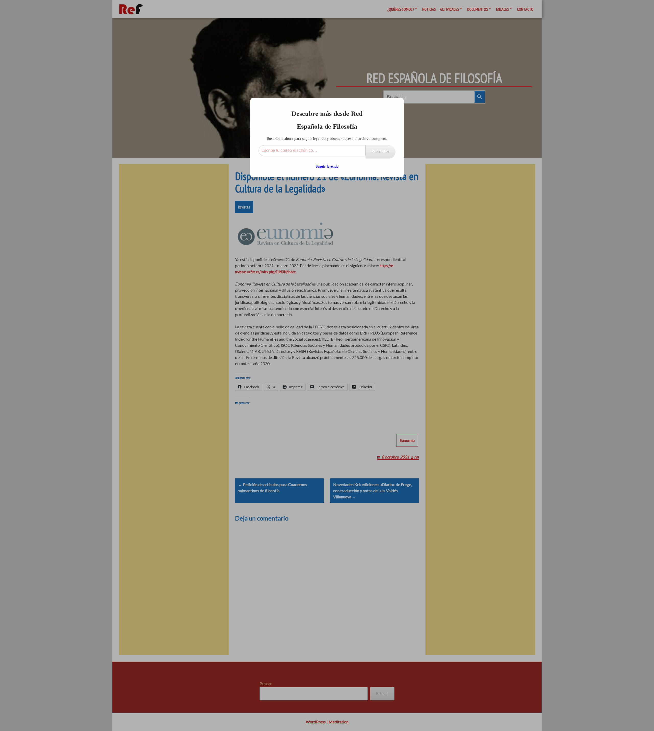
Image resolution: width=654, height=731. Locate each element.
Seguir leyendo (327, 166)
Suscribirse (380, 152)
